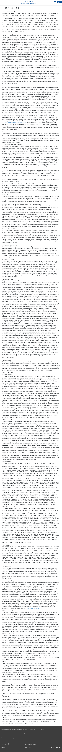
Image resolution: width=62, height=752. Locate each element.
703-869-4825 (42, 729)
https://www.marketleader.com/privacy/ (15, 122)
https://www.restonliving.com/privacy (12, 91)
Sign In (59, 2)
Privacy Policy (28, 741)
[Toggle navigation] (2, 2)
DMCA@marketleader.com (35, 608)
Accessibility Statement (30, 744)
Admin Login (28, 747)
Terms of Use (4, 741)
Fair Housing (4, 744)
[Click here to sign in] (55, 2)
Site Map (3, 747)
